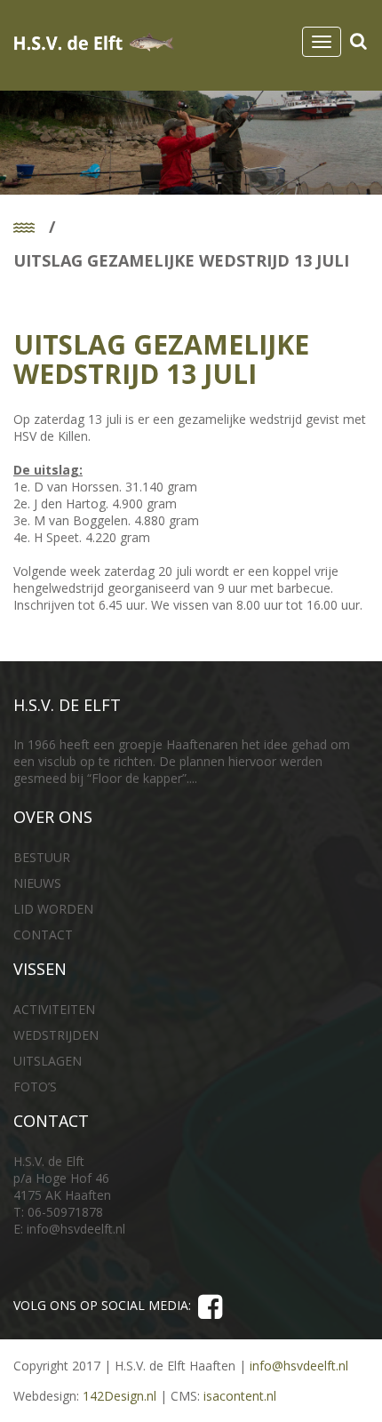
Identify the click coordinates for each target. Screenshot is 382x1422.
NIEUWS (37, 883)
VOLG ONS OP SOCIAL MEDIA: (105, 1305)
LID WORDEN (53, 908)
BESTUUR (41, 857)
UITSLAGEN (47, 1060)
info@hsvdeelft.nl (76, 1228)
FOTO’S (35, 1086)
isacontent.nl (239, 1395)
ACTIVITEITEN (54, 1009)
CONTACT (43, 934)
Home (32, 228)
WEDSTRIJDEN (56, 1035)
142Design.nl (119, 1395)
